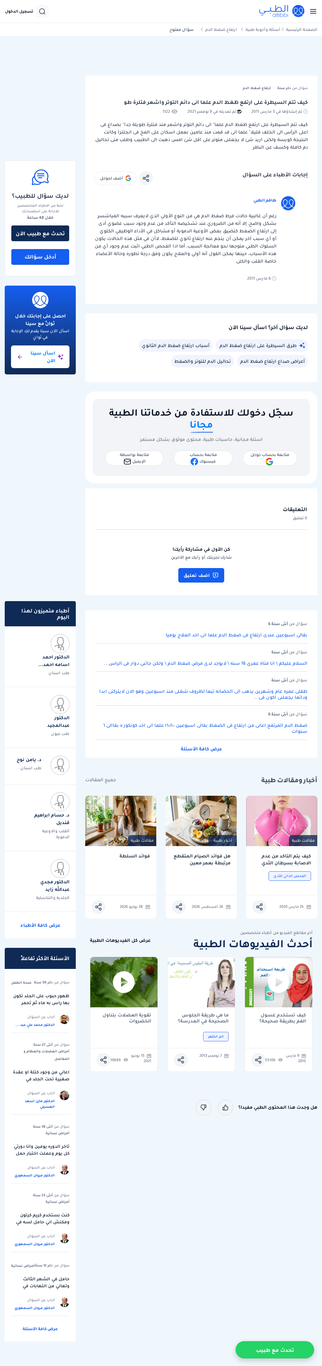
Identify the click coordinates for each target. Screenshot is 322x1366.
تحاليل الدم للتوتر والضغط (202, 361)
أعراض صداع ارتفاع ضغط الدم (272, 361)
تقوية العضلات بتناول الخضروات (127, 1018)
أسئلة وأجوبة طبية (263, 29)
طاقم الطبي (264, 200)
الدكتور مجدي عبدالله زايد (54, 885)
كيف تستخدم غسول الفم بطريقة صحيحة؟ (282, 1018)
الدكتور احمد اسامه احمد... (53, 660)
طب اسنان (58, 673)
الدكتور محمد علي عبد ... (35, 1024)
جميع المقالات (100, 780)
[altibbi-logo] (282, 11)
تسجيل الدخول (19, 11)
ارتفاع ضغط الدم (221, 29)
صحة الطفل (21, 982)
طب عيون (60, 734)
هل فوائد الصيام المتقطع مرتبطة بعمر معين (202, 859)
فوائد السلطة (134, 856)
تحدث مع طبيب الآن (40, 233)
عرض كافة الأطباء (40, 925)
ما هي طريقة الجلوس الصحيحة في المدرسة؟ (203, 1018)
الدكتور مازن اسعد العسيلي (40, 1103)
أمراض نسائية (57, 1133)
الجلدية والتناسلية (52, 898)
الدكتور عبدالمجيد (58, 721)
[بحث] (42, 11)
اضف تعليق (197, 575)
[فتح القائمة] (311, 11)
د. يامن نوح (29, 759)
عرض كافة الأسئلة (201, 749)
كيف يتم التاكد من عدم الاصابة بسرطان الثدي (286, 859)
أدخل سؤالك (40, 257)
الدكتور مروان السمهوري (34, 1175)
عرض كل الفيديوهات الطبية (120, 940)
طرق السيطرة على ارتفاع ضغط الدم (258, 345)
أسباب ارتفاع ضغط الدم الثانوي (175, 345)
